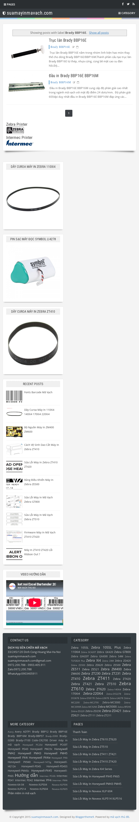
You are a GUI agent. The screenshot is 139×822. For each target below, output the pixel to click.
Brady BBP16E (60, 47)
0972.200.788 (17, 665)
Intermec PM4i (60, 780)
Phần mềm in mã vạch (22, 793)
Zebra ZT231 (111, 673)
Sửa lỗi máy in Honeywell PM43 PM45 (97, 784)
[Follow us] (128, 4)
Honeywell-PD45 (31, 766)
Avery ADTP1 (23, 731)
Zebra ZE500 (113, 665)
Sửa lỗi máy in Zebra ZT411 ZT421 (95, 754)
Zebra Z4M (108, 660)
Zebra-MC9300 (107, 706)
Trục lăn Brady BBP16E (68, 40)
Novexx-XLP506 (60, 784)
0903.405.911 (37, 665)
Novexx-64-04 (16, 784)
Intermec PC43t (48, 776)
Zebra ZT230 (90, 673)
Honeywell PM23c (41, 749)
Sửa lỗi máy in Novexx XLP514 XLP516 (97, 798)
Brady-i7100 (23, 740)
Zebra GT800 (122, 652)
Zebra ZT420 (122, 679)
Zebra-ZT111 (88, 715)
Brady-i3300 (52, 736)
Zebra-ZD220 (78, 711)
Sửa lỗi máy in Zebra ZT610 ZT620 (95, 739)
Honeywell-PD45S (57, 766)
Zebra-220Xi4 (93, 693)
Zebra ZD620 (95, 665)
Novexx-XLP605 (60, 789)
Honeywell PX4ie (39, 757)
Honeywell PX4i (18, 757)
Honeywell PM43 (29, 753)
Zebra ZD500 (78, 665)
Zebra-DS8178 (87, 698)
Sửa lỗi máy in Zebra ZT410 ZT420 (95, 761)
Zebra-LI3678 (102, 698)
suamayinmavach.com (22, 656)
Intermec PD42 (24, 780)
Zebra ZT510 (105, 684)
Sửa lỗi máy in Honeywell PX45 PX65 (96, 776)
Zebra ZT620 (96, 689)
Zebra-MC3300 (111, 702)
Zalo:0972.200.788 (20, 669)
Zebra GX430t (99, 656)
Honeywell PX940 (19, 762)
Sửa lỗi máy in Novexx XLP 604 (92, 791)
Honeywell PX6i (60, 757)
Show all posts (99, 33)
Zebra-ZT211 (103, 715)
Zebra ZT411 (96, 678)
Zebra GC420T (88, 652)
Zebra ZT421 (81, 684)
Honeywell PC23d (32, 744)
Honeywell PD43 (18, 749)
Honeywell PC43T (56, 744)
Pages (10, 4)
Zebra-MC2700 (91, 702)
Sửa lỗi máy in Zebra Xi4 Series (92, 769)
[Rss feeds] (133, 4)
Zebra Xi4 (93, 660)
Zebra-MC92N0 (89, 706)
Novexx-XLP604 (39, 789)
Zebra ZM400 (111, 669)
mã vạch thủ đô (119, 817)
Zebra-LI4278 (116, 698)
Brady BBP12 (40, 731)
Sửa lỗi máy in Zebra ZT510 (90, 746)
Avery (11, 731)
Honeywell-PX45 (41, 770)
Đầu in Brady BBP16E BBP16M (74, 75)
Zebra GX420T (80, 656)
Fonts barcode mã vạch (38, 392)
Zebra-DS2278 (113, 693)
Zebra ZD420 (123, 660)
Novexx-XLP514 (17, 789)
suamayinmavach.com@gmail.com (29, 660)
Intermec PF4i (43, 780)
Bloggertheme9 (84, 817)
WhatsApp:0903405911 (23, 673)
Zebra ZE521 (90, 669)
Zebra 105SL (80, 647)
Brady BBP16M (60, 82)
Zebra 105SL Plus (106, 647)
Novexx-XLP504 (38, 784)
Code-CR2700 (40, 740)
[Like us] (122, 4)
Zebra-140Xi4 (114, 689)
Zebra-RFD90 (124, 706)
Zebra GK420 (105, 652)
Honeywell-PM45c (18, 770)
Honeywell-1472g (42, 762)
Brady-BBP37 (36, 736)
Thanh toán (80, 732)
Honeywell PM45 (56, 753)
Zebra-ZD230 (93, 711)
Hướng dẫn (26, 775)
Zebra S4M (116, 656)
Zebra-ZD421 (111, 711)
